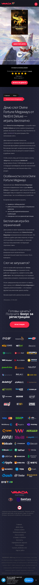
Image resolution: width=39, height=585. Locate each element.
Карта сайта (20, 550)
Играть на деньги (19, 82)
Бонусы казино (19, 530)
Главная (7, 95)
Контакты (19, 540)
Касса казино (19, 535)
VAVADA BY (11, 133)
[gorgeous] (25, 73)
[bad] (13, 73)
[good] (22, 73)
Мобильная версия (19, 532)
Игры (14, 95)
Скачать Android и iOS (19, 548)
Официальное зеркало (19, 543)
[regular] (19, 73)
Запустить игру (19, 44)
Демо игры (19, 527)
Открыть (29, 580)
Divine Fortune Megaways (14, 99)
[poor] (16, 73)
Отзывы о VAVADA (19, 537)
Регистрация (19, 324)
